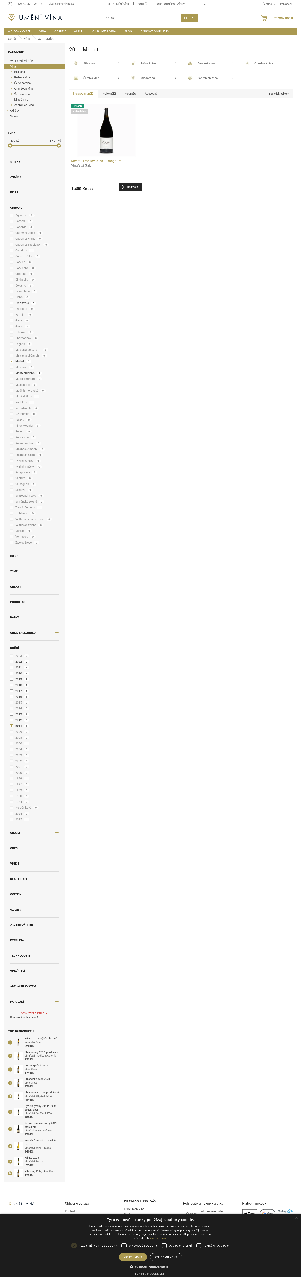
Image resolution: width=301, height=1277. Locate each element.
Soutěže (143, 4)
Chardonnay (26, 338)
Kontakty (71, 1211)
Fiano (21, 297)
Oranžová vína (23, 88)
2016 (21, 696)
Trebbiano (24, 513)
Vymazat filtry (32, 1013)
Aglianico (24, 215)
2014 (21, 708)
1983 (21, 790)
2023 (21, 655)
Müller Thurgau (27, 378)
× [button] (296, 1218)
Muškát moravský (29, 390)
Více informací (158, 1238)
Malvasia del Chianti (31, 349)
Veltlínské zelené (28, 525)
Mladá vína (21, 99)
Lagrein (23, 344)
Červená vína (22, 83)
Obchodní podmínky (171, 4)
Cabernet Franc (28, 238)
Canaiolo (23, 250)
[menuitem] (19, 31)
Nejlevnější (109, 93)
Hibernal (23, 332)
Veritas (22, 530)
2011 (21, 725)
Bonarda (23, 227)
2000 (21, 772)
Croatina (23, 273)
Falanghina (25, 291)
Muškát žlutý (26, 396)
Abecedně (151, 93)
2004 (21, 749)
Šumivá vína (22, 94)
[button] (150, 1266)
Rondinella (24, 437)
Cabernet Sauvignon (31, 244)
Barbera (23, 221)
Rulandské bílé (27, 443)
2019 (21, 679)
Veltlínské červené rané (32, 519)
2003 (21, 755)
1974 (21, 801)
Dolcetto (23, 285)
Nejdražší (130, 93)
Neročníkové (26, 807)
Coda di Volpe (26, 256)
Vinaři (14, 116)
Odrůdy (15, 110)
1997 (21, 784)
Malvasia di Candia (30, 355)
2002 (21, 761)
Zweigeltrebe (26, 542)
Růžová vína (22, 77)
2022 (21, 661)
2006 (21, 743)
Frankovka (25, 303)
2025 (21, 819)
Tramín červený (27, 507)
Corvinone (24, 268)
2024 (21, 813)
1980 (21, 796)
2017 (21, 691)
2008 (21, 737)
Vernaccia (24, 536)
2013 (21, 714)
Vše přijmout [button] (133, 1257)
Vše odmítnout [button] (166, 1257)
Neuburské (25, 414)
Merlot (22, 361)
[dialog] (150, 1245)
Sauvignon (25, 484)
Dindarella (24, 279)
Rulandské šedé (28, 454)
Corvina (23, 262)
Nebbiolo (23, 402)
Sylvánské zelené (28, 501)
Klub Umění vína (118, 4)
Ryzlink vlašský (27, 466)
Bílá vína (19, 71)
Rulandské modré (29, 449)
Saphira (23, 478)
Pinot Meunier (27, 425)
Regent (22, 431)
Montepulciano (27, 373)
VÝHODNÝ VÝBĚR (21, 61)
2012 (21, 720)
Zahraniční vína (24, 105)
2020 (21, 673)
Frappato (24, 308)
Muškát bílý (25, 384)
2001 (21, 766)
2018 (21, 685)
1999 (21, 778)
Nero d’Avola (26, 408)
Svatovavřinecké (28, 495)
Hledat (189, 18)
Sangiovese (25, 472)
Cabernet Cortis (28, 233)
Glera (21, 320)
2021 (21, 667)
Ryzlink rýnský (27, 460)
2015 (21, 702)
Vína (13, 66)
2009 (21, 731)
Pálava (22, 419)
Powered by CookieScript (150, 1273)
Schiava (23, 490)
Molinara (23, 367)
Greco (22, 326)
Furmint (23, 314)
